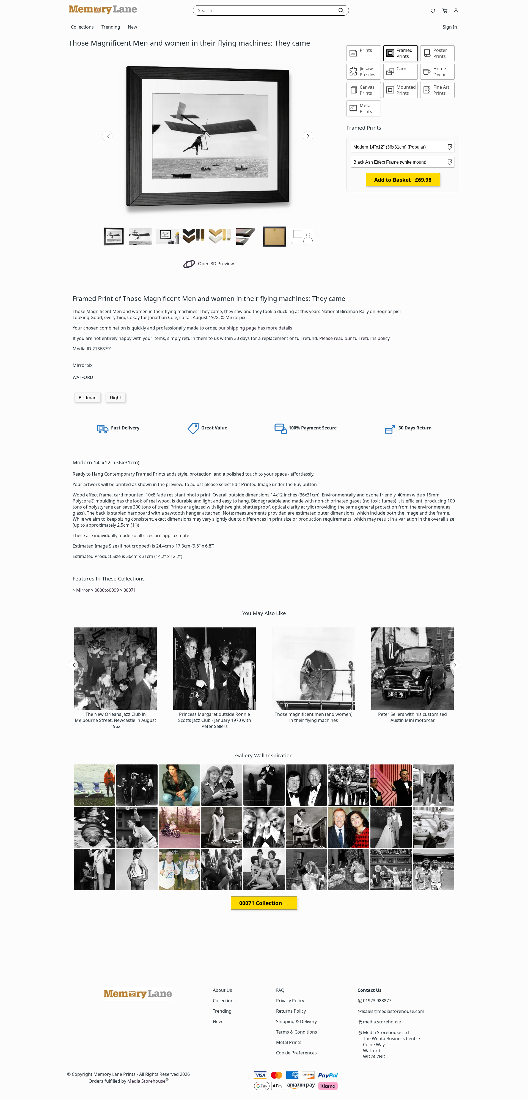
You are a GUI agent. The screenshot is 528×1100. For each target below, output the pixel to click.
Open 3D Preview (215, 264)
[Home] (103, 15)
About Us (222, 990)
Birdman (88, 398)
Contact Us (369, 990)
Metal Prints (288, 1042)
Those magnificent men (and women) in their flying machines (314, 717)
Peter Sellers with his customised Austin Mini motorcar (412, 717)
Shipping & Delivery (296, 1021)
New (132, 27)
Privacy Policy (290, 1001)
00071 (129, 590)
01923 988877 (377, 1001)
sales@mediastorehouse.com (393, 1011)
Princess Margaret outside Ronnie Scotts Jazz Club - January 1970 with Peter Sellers (214, 720)
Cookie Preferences (296, 1053)
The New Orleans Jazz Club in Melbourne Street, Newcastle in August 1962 (115, 720)
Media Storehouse (146, 1081)
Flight (115, 398)
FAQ (280, 990)
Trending (110, 27)
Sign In (450, 27)
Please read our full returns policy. (355, 338)
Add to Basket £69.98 (402, 179)
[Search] (341, 10)
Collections (82, 27)
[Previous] (107, 136)
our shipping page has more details (255, 328)
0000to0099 (107, 590)
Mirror (83, 590)
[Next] (308, 136)
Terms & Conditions (296, 1032)
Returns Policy (291, 1011)
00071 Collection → (264, 903)
